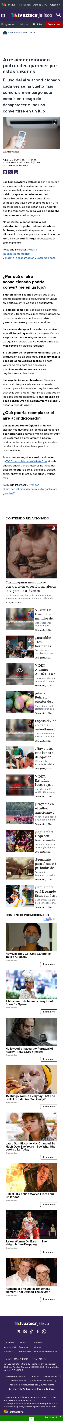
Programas (7, 24)
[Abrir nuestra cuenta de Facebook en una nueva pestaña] (38, 1331)
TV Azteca (25, 4)
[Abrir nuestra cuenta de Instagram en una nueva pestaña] (25, 1331)
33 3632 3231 (37, 1367)
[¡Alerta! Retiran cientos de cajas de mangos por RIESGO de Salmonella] (20, 703)
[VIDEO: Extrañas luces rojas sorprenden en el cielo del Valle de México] (20, 786)
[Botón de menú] (3, 15)
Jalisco (24, 24)
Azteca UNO (40, 4)
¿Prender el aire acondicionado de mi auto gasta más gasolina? (30, 489)
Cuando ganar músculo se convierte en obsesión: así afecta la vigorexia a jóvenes (31, 586)
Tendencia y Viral (18, 32)
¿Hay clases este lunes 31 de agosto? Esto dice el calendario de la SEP (45, 758)
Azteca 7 (55, 4)
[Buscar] (59, 15)
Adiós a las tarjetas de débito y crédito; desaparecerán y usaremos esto (29, 253)
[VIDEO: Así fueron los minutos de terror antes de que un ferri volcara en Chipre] (20, 619)
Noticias (37, 24)
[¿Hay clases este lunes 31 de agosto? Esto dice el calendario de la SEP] (20, 758)
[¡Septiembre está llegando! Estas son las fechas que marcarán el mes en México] (20, 897)
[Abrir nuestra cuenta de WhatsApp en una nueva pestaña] (44, 1331)
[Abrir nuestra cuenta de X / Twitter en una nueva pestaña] (19, 1331)
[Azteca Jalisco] (31, 15)
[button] (31, 1419)
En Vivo (56, 24)
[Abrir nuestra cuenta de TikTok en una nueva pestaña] (31, 1331)
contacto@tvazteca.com (43, 1364)
